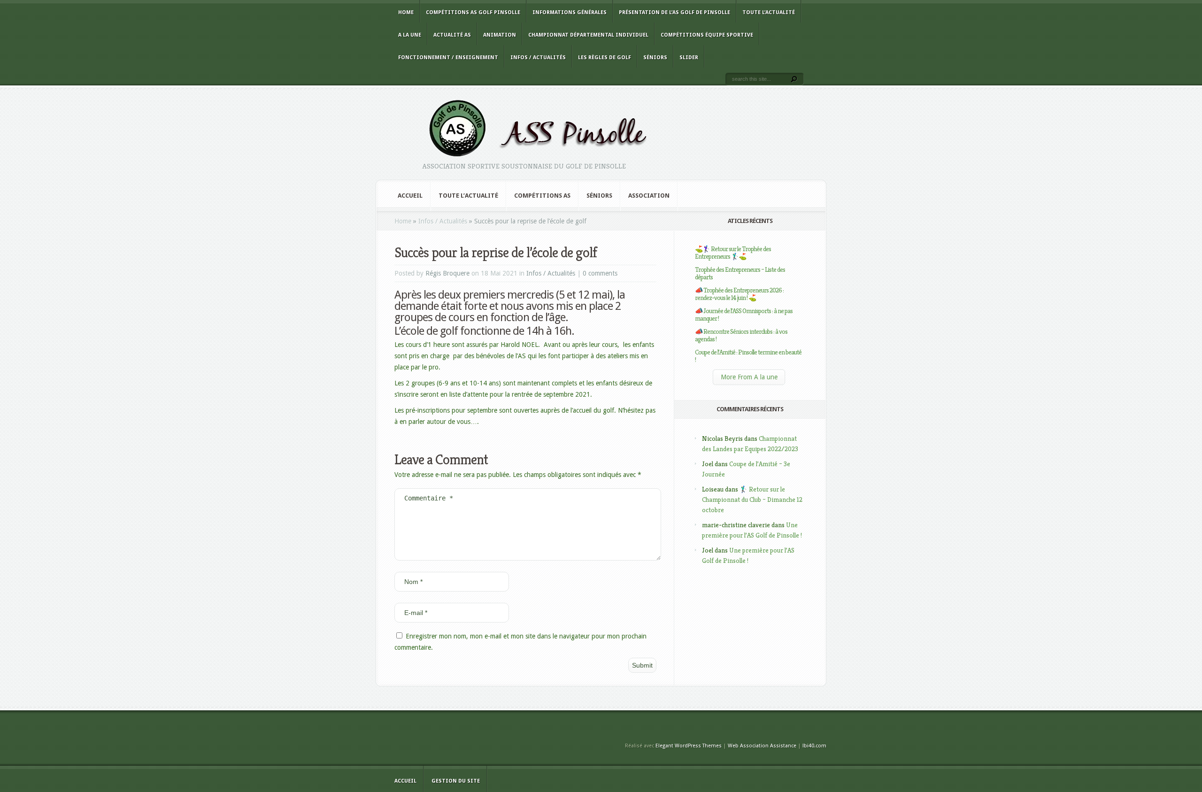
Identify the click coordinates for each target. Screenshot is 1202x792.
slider (688, 57)
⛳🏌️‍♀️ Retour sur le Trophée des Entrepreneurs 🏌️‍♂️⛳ (733, 253)
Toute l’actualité (768, 12)
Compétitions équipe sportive (707, 35)
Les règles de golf (604, 57)
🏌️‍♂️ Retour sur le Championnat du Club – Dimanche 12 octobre (752, 499)
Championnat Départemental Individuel (588, 35)
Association (649, 195)
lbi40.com (814, 746)
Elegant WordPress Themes (688, 746)
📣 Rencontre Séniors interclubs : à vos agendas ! (741, 335)
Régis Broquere (447, 273)
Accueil (410, 195)
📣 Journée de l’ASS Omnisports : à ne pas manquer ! (744, 315)
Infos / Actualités (538, 57)
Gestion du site (455, 781)
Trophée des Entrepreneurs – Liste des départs (740, 273)
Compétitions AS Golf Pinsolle (473, 12)
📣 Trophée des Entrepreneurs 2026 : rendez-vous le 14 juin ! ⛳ (739, 294)
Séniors (655, 57)
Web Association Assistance (762, 746)
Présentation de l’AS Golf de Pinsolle (674, 12)
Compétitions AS (542, 195)
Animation (499, 35)
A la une (409, 35)
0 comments (600, 273)
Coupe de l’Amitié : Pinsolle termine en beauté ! (748, 356)
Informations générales (569, 12)
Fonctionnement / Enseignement (448, 57)
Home (406, 12)
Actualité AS (452, 35)
